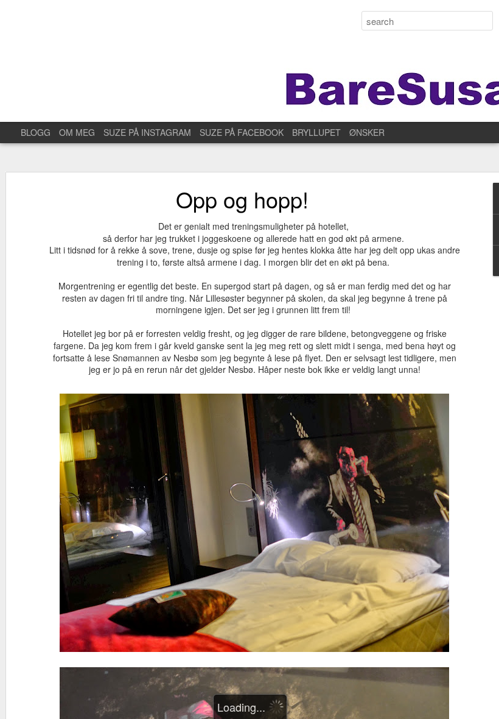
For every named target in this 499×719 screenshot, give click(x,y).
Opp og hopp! (242, 198)
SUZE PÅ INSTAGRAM (147, 132)
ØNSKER (367, 132)
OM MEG (77, 132)
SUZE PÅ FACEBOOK (242, 132)
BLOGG (36, 132)
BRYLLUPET (316, 132)
